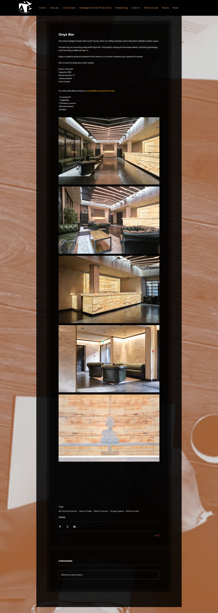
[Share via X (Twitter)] (67, 526)
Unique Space (117, 511)
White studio (132, 511)
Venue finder (85, 511)
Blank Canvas (101, 511)
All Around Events (68, 511)
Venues (62, 517)
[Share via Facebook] (60, 526)
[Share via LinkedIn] (74, 526)
